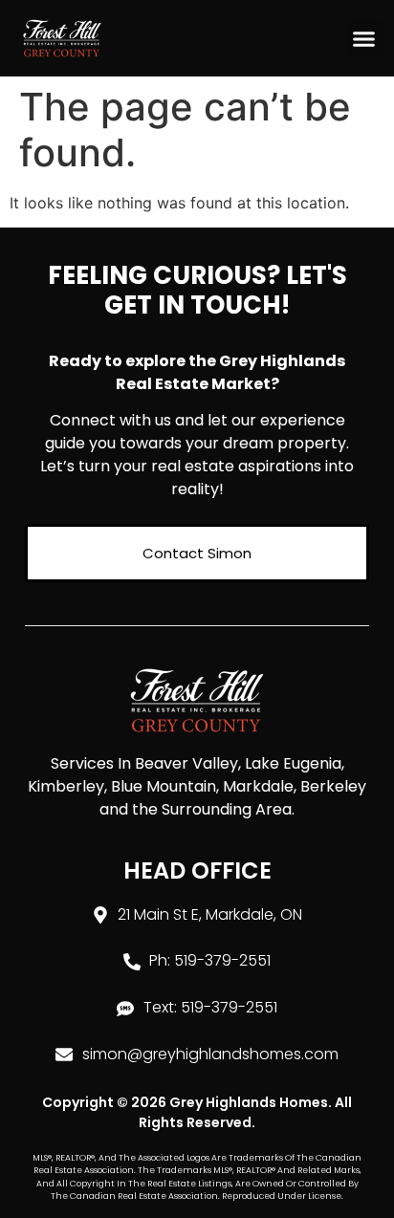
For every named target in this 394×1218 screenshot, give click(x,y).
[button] (364, 38)
